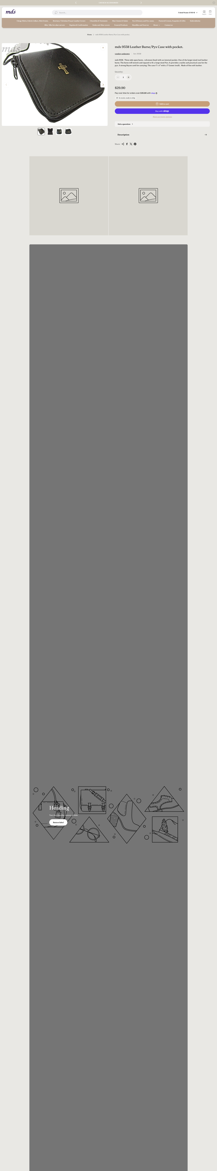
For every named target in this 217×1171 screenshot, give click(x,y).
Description (123, 134)
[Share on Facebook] (127, 144)
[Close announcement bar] (213, 2)
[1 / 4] (41, 131)
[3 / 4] (59, 131)
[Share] (122, 144)
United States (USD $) (186, 13)
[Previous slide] (76, 2)
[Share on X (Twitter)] (131, 144)
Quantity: (119, 72)
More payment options (162, 117)
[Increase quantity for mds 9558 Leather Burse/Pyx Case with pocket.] (128, 77)
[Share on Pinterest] (135, 144)
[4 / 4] (68, 131)
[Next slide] (141, 2)
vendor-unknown (122, 54)
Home (89, 35)
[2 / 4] (50, 131)
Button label (58, 822)
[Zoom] (103, 47)
